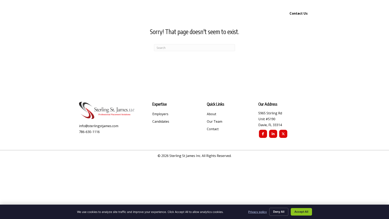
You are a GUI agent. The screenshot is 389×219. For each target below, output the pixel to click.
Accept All (301, 211)
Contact (213, 129)
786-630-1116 (89, 132)
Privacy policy (257, 212)
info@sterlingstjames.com (98, 126)
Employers (160, 114)
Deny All (278, 211)
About (211, 114)
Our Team (214, 122)
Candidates (160, 122)
